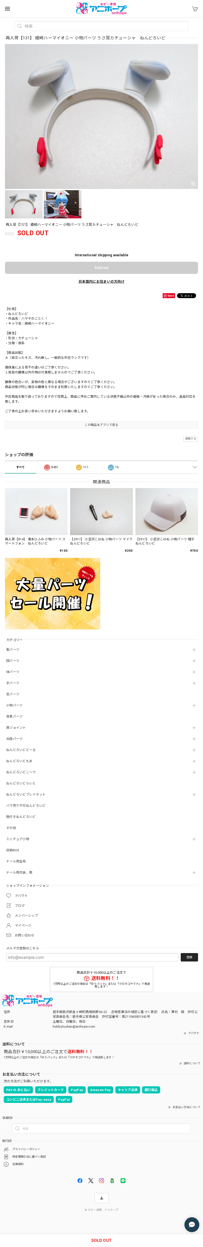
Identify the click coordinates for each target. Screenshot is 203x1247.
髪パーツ (12, 649)
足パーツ (12, 694)
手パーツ (12, 683)
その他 (11, 828)
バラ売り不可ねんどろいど (26, 805)
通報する (190, 438)
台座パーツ (14, 739)
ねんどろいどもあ (19, 761)
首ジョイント (16, 727)
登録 (189, 957)
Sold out (101, 268)
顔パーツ (12, 661)
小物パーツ (14, 705)
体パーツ (12, 672)
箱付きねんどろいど (21, 817)
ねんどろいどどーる (21, 750)
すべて (20, 467)
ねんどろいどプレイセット (26, 794)
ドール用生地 (16, 861)
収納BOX (12, 850)
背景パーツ (14, 716)
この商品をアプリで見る (101, 425)
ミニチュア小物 (17, 839)
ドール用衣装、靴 (19, 872)
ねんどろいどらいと (21, 783)
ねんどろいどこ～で (21, 772)
